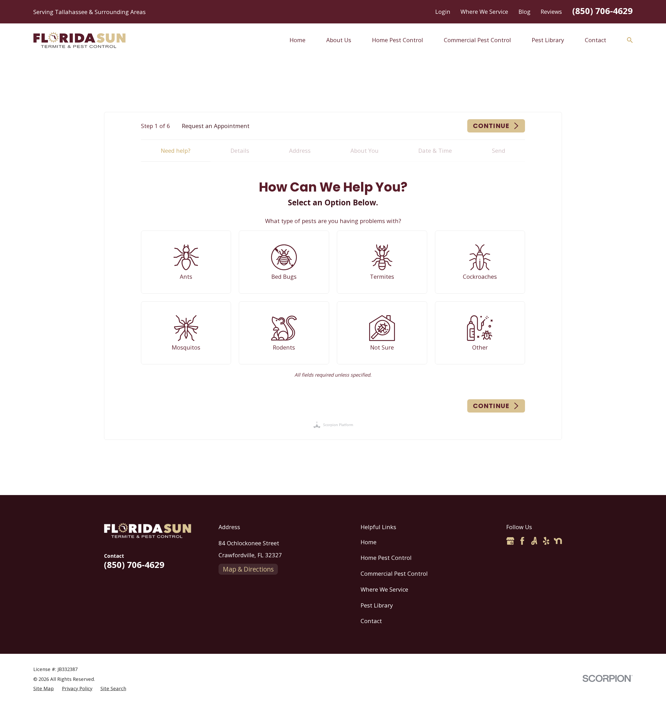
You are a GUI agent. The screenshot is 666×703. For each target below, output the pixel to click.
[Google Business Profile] (510, 541)
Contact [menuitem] (595, 40)
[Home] (79, 40)
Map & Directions (248, 569)
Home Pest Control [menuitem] (397, 40)
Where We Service (484, 11)
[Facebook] (522, 541)
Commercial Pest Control (394, 573)
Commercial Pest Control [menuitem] (477, 40)
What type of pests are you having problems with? (333, 221)
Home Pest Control (386, 557)
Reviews (551, 11)
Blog (524, 11)
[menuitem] (43, 688)
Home (368, 542)
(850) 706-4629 (602, 11)
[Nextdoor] (558, 541)
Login (442, 11)
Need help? (175, 150)
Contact (371, 621)
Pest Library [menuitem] (548, 40)
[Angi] (534, 541)
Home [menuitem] (297, 40)
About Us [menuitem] (338, 40)
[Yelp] (546, 541)
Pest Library (377, 605)
